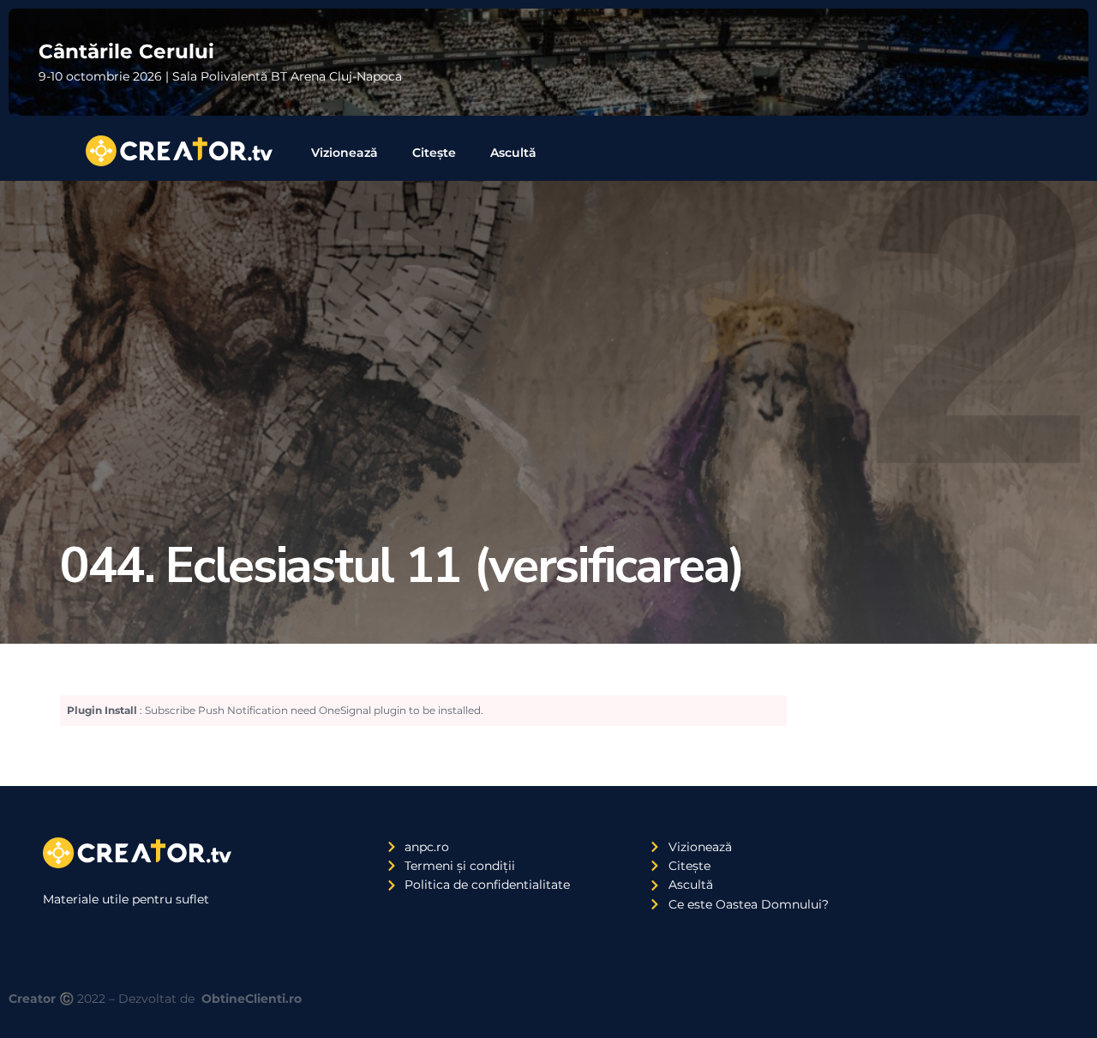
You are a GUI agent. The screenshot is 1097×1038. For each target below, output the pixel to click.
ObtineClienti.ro (251, 998)
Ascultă (513, 152)
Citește (434, 152)
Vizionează (344, 152)
